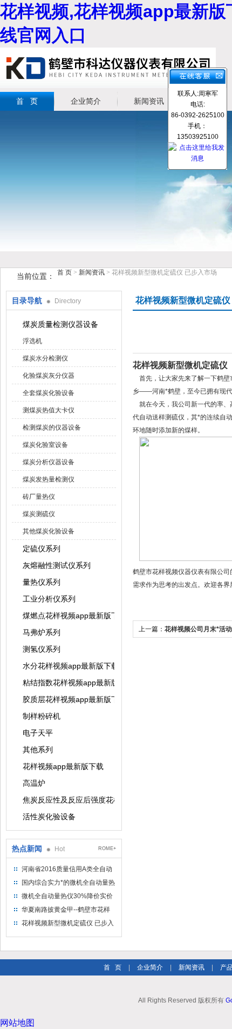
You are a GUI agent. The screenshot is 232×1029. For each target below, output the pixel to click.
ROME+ (107, 848)
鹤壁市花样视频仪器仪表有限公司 (108, 68)
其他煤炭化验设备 (48, 531)
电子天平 (38, 733)
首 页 (27, 101)
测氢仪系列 (41, 649)
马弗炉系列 (41, 632)
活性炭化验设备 (49, 816)
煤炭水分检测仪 (45, 358)
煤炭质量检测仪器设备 (60, 324)
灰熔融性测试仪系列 (57, 565)
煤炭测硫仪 (39, 514)
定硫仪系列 (41, 548)
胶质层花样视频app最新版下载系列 (68, 699)
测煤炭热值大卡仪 (48, 410)
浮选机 (32, 341)
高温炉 (34, 783)
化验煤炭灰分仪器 (48, 375)
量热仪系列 (41, 582)
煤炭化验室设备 (45, 445)
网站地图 (17, 1022)
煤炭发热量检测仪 (48, 479)
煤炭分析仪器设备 (48, 462)
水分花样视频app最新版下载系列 (68, 666)
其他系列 (38, 749)
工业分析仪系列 (49, 598)
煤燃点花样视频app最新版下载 (68, 615)
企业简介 (86, 101)
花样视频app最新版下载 (63, 766)
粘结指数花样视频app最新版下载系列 (68, 682)
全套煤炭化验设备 (48, 393)
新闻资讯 (149, 101)
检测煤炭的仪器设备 (52, 427)
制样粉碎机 (41, 716)
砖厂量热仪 (39, 496)
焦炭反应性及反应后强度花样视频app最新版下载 (68, 800)
